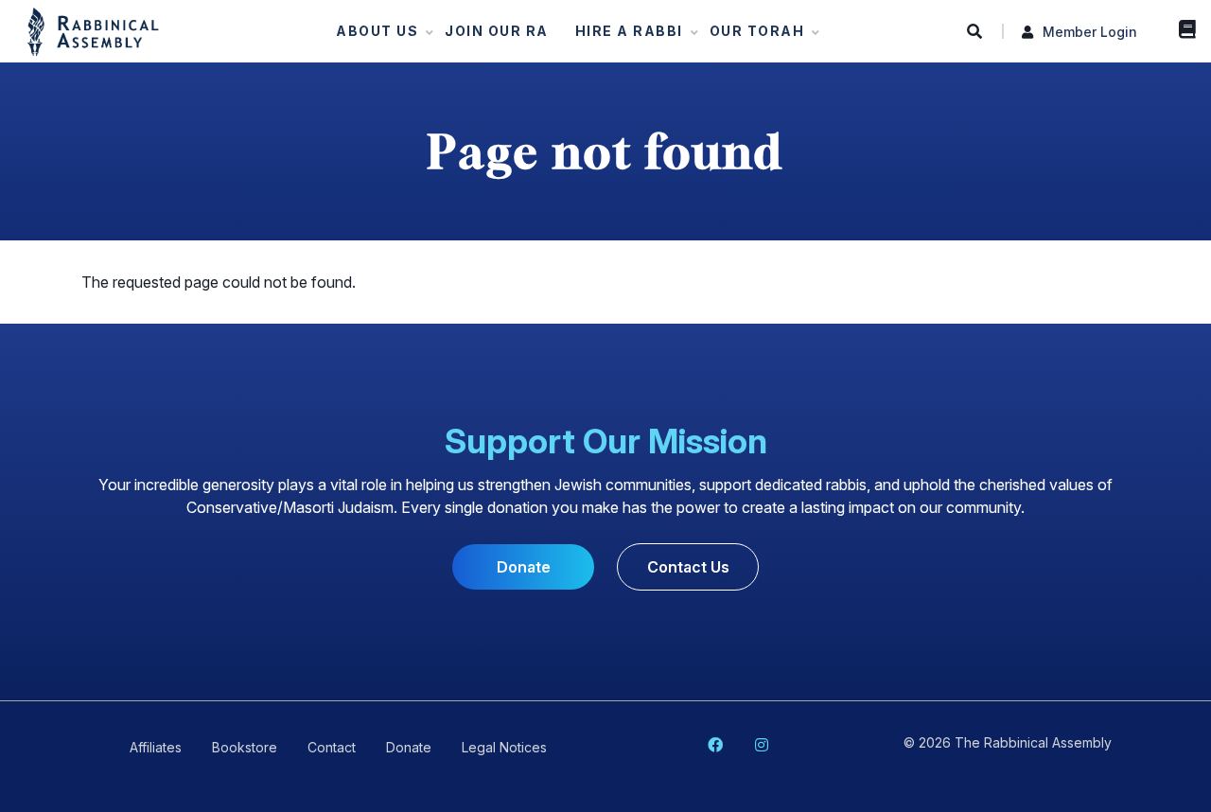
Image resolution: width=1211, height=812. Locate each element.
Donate (524, 566)
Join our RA (497, 31)
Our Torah (751, 35)
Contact (331, 747)
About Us (371, 35)
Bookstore (1182, 29)
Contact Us (688, 566)
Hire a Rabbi (623, 35)
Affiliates (156, 747)
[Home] (93, 30)
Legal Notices (504, 747)
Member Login (1090, 32)
